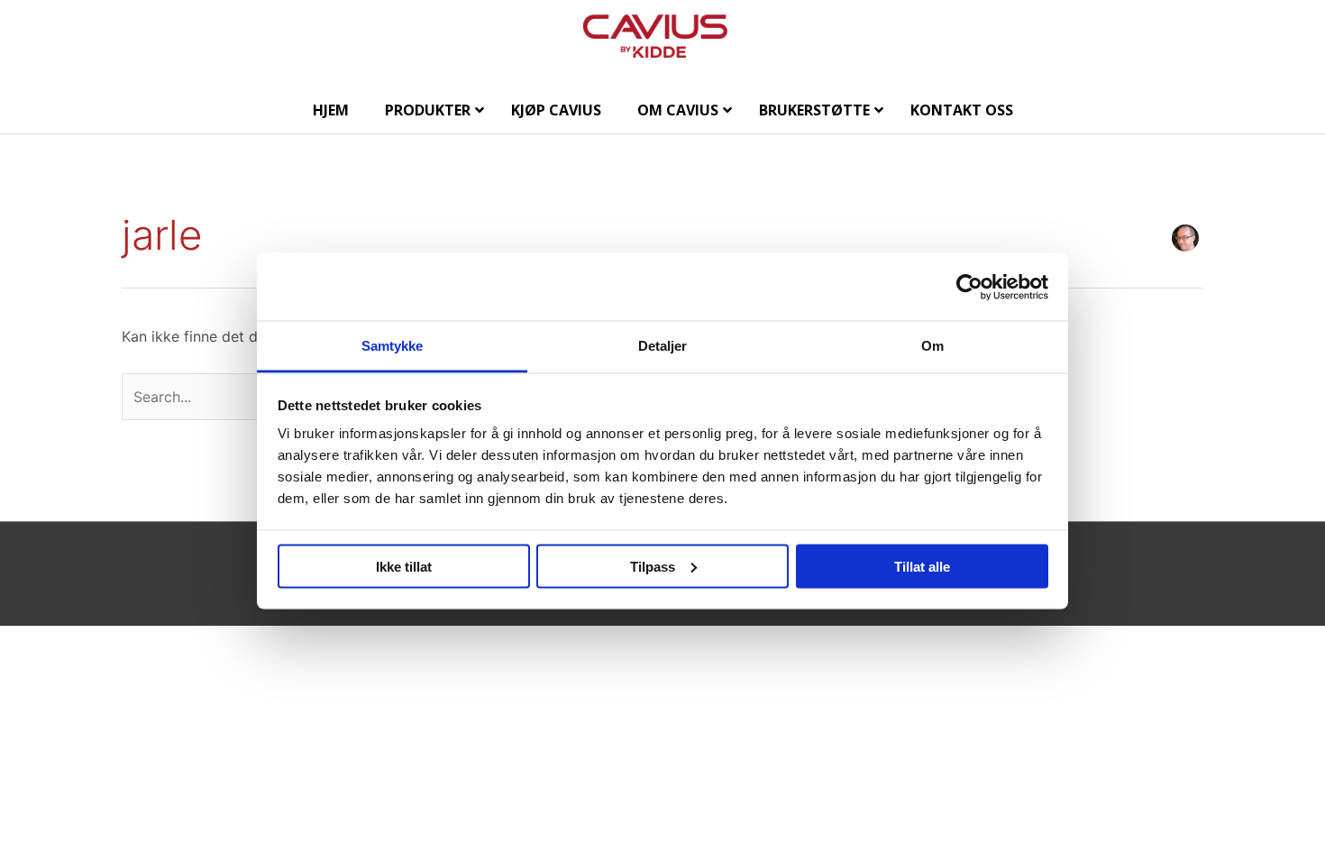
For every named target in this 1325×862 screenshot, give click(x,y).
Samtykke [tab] (392, 345)
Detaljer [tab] (663, 345)
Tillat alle (922, 565)
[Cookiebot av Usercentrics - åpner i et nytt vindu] (969, 286)
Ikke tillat (404, 565)
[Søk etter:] (249, 397)
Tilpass (652, 565)
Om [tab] (932, 345)
